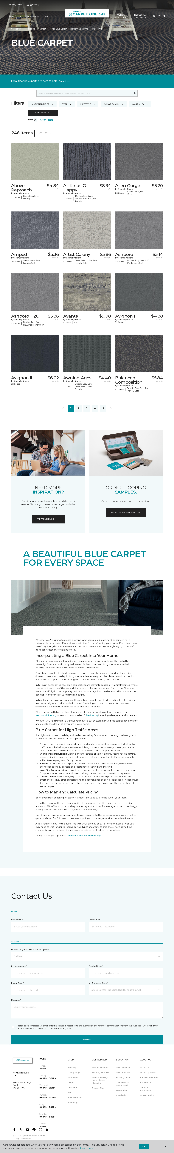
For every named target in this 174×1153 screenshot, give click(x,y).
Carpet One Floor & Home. (33, 1135)
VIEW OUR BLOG (45, 519)
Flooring (31, 29)
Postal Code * (17, 983)
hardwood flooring (45, 715)
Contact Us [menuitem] (145, 1082)
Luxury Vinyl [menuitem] (74, 1072)
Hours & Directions (120, 16)
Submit (87, 1039)
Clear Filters (46, 120)
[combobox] (84, 93)
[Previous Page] (63, 408)
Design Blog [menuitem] (98, 1088)
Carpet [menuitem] (71, 1082)
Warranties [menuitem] (121, 1090)
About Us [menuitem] (144, 1067)
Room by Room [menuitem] (148, 1072)
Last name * (94, 920)
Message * (16, 1000)
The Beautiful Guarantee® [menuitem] (122, 1083)
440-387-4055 (32, 5)
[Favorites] (159, 16)
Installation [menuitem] (121, 1095)
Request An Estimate (140, 16)
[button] (154, 16)
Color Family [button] (111, 104)
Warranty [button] (138, 104)
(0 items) (164, 16)
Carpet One (17, 29)
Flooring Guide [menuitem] (123, 1077)
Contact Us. (64, 81)
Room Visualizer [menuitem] (100, 1067)
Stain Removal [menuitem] (123, 1067)
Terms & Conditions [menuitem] (145, 1088)
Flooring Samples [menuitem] (100, 1072)
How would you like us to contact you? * (30, 949)
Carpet (42, 29)
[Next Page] (111, 408)
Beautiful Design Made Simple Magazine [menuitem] (100, 1080)
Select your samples (123, 512)
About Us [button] (50, 16)
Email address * (96, 966)
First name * (17, 920)
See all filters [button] (41, 112)
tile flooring (91, 715)
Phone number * (19, 966)
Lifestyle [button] (85, 104)
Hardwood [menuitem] (73, 1077)
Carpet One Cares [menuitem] (149, 1077)
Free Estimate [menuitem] (75, 1097)
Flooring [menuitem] (72, 1067)
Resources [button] (33, 16)
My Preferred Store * (98, 983)
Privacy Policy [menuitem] (147, 1095)
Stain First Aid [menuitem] (123, 1072)
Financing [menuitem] (72, 1102)
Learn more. (86, 1148)
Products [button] (15, 16)
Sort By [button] (43, 133)
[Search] (135, 93)
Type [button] (65, 104)
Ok (143, 1146)
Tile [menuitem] (69, 1092)
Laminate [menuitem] (72, 1087)
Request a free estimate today (84, 835)
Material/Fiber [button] (40, 104)
